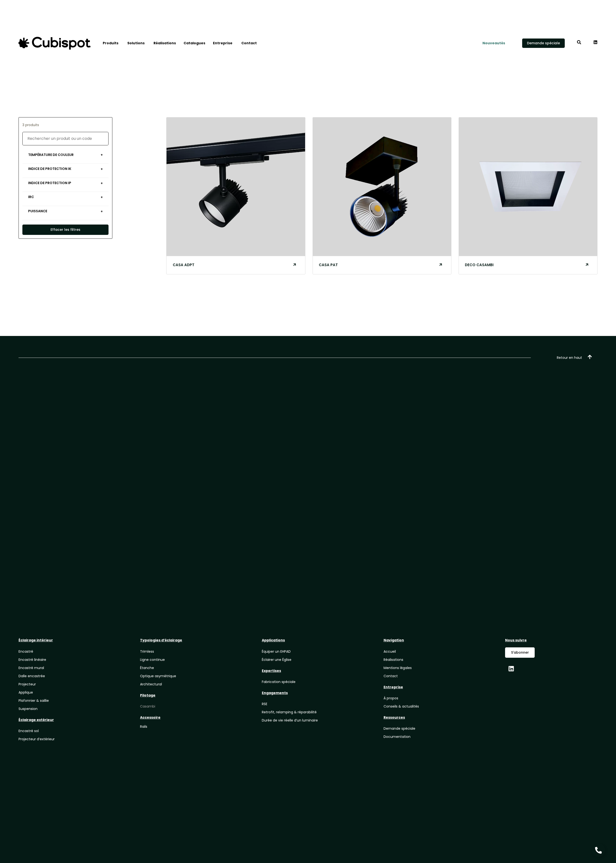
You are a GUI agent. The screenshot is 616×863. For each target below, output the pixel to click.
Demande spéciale (399, 728)
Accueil (390, 651)
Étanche (147, 667)
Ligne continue (152, 659)
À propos (391, 698)
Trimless (147, 651)
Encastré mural (31, 667)
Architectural (151, 684)
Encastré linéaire (32, 659)
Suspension (28, 708)
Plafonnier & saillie (34, 700)
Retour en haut (569, 357)
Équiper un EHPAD (276, 651)
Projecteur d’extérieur (37, 739)
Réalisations (393, 659)
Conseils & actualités (401, 706)
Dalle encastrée (32, 676)
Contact (391, 676)
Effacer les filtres (65, 229)
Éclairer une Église (276, 659)
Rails (143, 726)
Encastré (26, 651)
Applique (26, 692)
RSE (264, 704)
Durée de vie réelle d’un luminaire (290, 720)
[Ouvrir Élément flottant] (598, 850)
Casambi (147, 706)
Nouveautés (493, 43)
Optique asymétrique (158, 676)
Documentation (397, 736)
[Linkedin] (511, 669)
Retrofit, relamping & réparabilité (289, 712)
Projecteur (27, 684)
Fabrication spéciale (278, 681)
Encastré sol (29, 730)
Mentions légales (398, 667)
